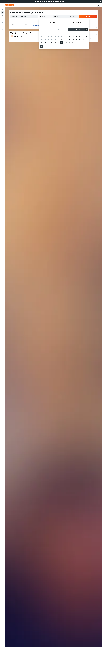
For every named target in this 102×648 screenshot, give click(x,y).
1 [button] (58, 29)
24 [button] (41, 43)
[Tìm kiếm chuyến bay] (2, 9)
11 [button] (45, 36)
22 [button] (58, 39)
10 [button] (41, 36)
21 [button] (55, 39)
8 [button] (58, 33)
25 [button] (45, 43)
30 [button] (61, 43)
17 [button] (41, 39)
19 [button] (48, 39)
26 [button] (48, 43)
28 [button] (55, 43)
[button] (100, 1)
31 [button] (41, 46)
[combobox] (25, 17)
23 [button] (61, 39)
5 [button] (48, 33)
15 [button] (58, 36)
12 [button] (48, 36)
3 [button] (41, 33)
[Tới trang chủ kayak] (9, 5)
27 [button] (51, 43)
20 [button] (51, 39)
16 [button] (61, 36)
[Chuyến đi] (2, 26)
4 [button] (79, 29)
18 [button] (45, 39)
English (62, 1)
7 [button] (66, 33)
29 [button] (58, 43)
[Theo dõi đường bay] (2, 22)
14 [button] (55, 36)
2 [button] (61, 29)
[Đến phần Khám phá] (2, 19)
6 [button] (51, 33)
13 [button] (51, 36)
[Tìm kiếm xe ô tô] (2, 15)
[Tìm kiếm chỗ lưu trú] (2, 12)
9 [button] (61, 33)
